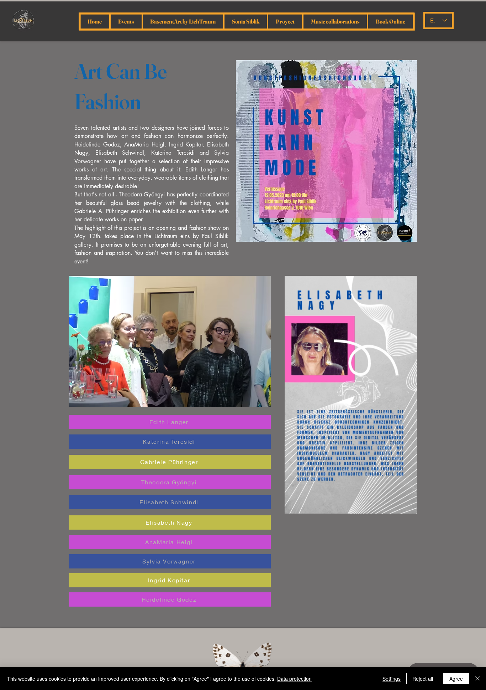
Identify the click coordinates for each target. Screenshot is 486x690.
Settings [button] (391, 678)
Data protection (294, 678)
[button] (170, 341)
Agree (456, 678)
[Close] (477, 678)
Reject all (422, 678)
